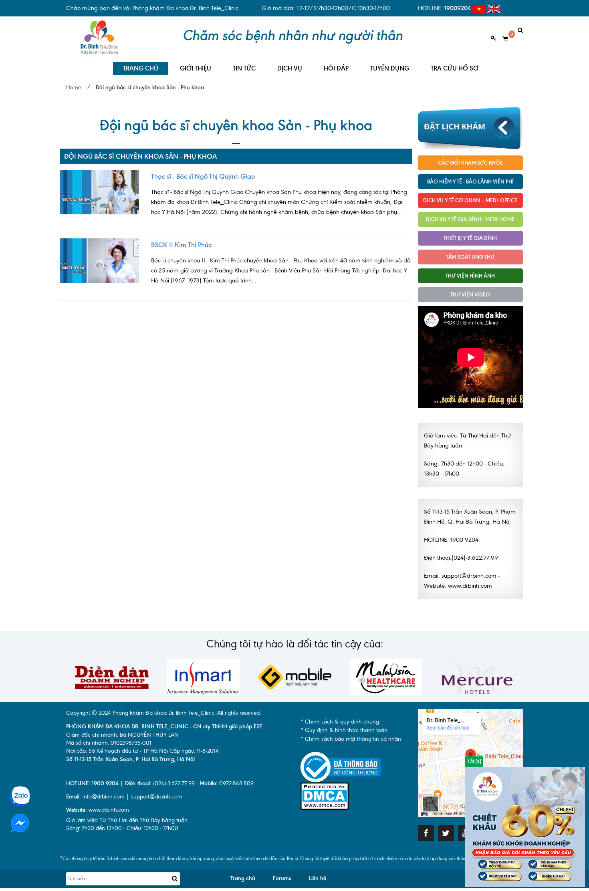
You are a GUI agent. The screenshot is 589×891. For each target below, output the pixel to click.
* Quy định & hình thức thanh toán (344, 730)
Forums (282, 878)
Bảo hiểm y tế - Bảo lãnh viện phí (470, 181)
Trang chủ (242, 878)
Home (73, 87)
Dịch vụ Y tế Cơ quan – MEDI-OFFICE (470, 200)
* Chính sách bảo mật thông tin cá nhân (351, 739)
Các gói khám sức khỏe (470, 162)
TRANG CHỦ (140, 68)
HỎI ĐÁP (336, 68)
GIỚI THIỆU (195, 68)
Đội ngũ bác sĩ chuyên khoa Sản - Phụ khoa (140, 156)
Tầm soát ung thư (470, 257)
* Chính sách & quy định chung (340, 721)
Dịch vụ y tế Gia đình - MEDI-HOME (470, 219)
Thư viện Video (470, 294)
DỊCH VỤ (289, 68)
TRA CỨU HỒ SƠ (454, 68)
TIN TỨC (244, 68)
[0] (502, 39)
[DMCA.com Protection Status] (325, 795)
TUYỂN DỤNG (389, 68)
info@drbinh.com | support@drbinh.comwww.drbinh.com (124, 803)
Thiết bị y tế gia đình (470, 238)
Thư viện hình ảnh (470, 275)
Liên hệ (317, 878)
